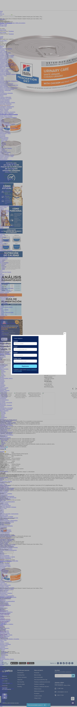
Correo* (15, 346)
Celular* (16, 352)
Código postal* (17, 358)
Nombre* (16, 341)
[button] (64, 333)
